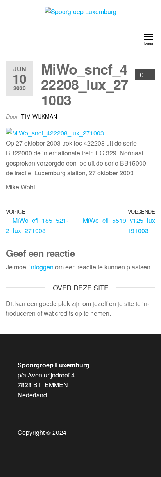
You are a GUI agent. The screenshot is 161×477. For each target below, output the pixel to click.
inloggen (41, 266)
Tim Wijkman (39, 116)
